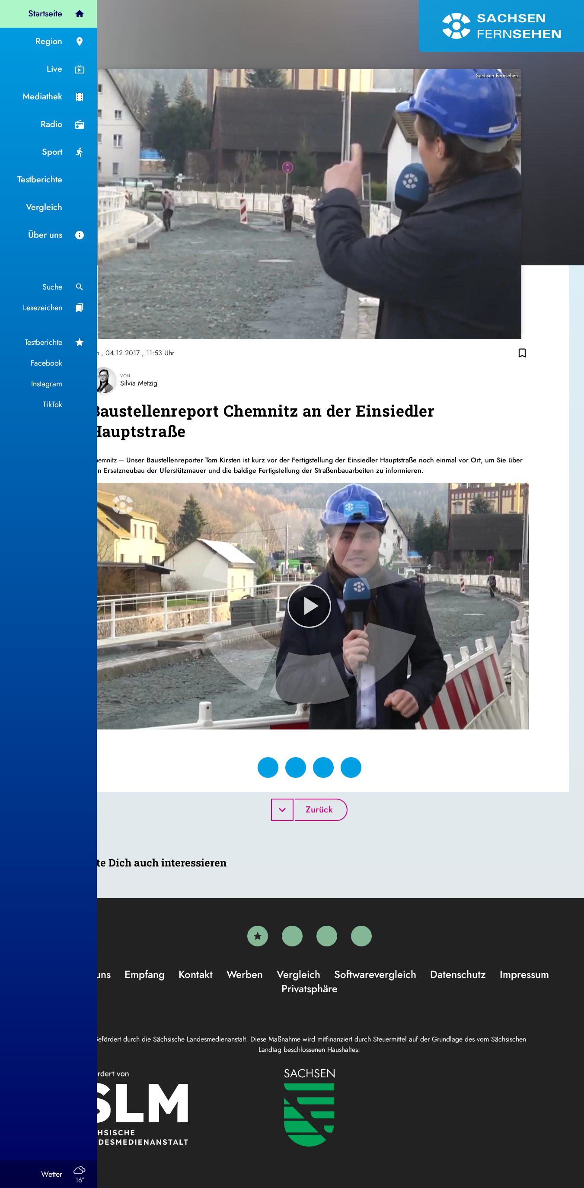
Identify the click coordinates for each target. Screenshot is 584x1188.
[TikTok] (361, 936)
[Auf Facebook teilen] (268, 767)
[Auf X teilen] (295, 767)
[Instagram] (326, 936)
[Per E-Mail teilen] (351, 767)
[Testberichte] (257, 936)
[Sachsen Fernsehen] (501, 26)
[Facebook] (292, 936)
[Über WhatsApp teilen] (323, 767)
